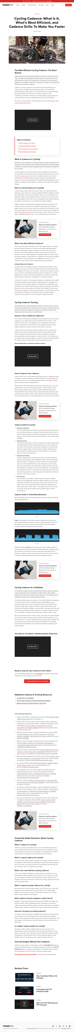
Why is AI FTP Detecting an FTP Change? (47, 1004)
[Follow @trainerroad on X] (56, 1026)
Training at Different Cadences (27, 146)
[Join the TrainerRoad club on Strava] (66, 1026)
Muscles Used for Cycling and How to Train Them (31, 703)
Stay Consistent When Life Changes (46, 977)
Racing (52, 5)
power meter (24, 176)
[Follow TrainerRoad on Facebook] (53, 1026)
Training (17, 5)
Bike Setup (41, 5)
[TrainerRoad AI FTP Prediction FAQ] (24, 990)
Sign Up (68, 5)
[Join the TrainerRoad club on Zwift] (69, 1026)
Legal (28, 1028)
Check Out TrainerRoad (45, 234)
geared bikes (48, 180)
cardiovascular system (27, 212)
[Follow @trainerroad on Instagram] (63, 1026)
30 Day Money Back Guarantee (37, 1)
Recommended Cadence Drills (27, 152)
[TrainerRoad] (7, 5)
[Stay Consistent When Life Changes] (24, 977)
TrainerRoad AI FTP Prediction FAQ (44, 990)
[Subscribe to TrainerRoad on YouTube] (59, 1026)
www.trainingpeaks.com (66, 1028)
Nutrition (23, 5)
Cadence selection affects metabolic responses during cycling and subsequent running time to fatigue (36, 802)
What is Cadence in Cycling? (27, 143)
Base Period (52, 378)
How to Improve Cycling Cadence (28, 149)
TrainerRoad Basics (32, 5)
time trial (19, 290)
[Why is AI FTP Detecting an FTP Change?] (24, 1004)
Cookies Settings (32, 1028)
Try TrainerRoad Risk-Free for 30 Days (37, 681)
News (47, 5)
